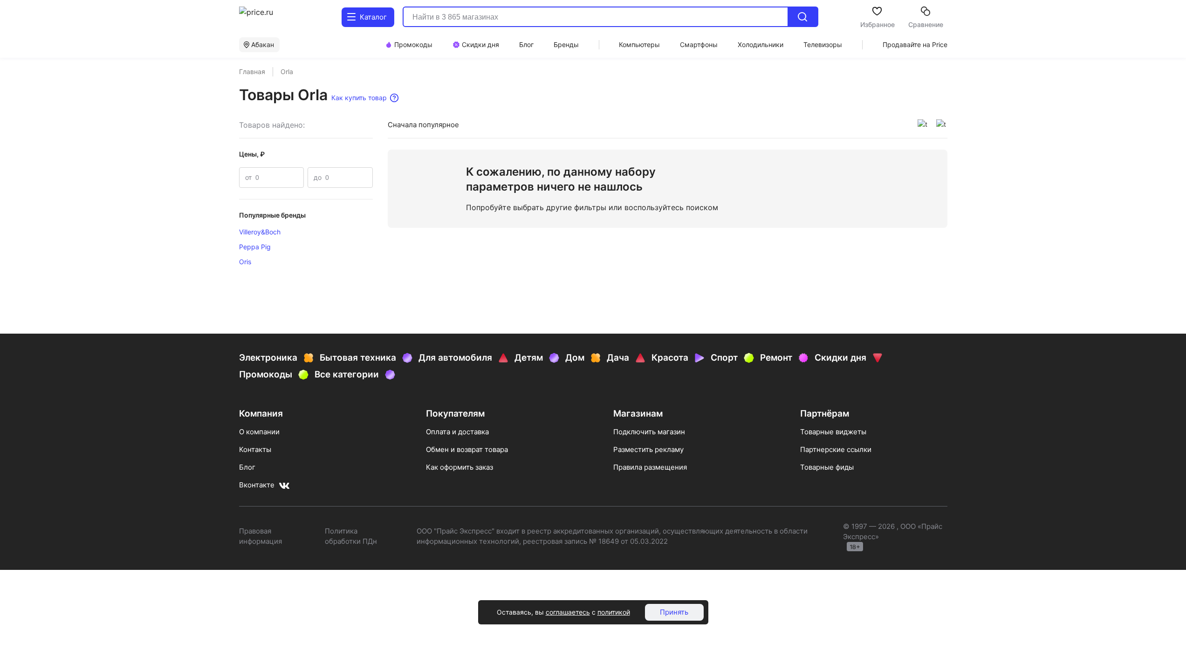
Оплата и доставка (457, 431)
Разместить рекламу (648, 449)
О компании (259, 431)
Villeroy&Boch (260, 232)
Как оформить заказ (459, 467)
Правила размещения (650, 467)
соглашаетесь (568, 612)
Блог (247, 467)
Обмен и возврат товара (467, 449)
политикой (613, 612)
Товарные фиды (827, 467)
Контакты (255, 449)
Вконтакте (256, 484)
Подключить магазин (649, 431)
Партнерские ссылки (835, 449)
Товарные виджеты (833, 431)
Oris (245, 262)
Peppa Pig (255, 247)
